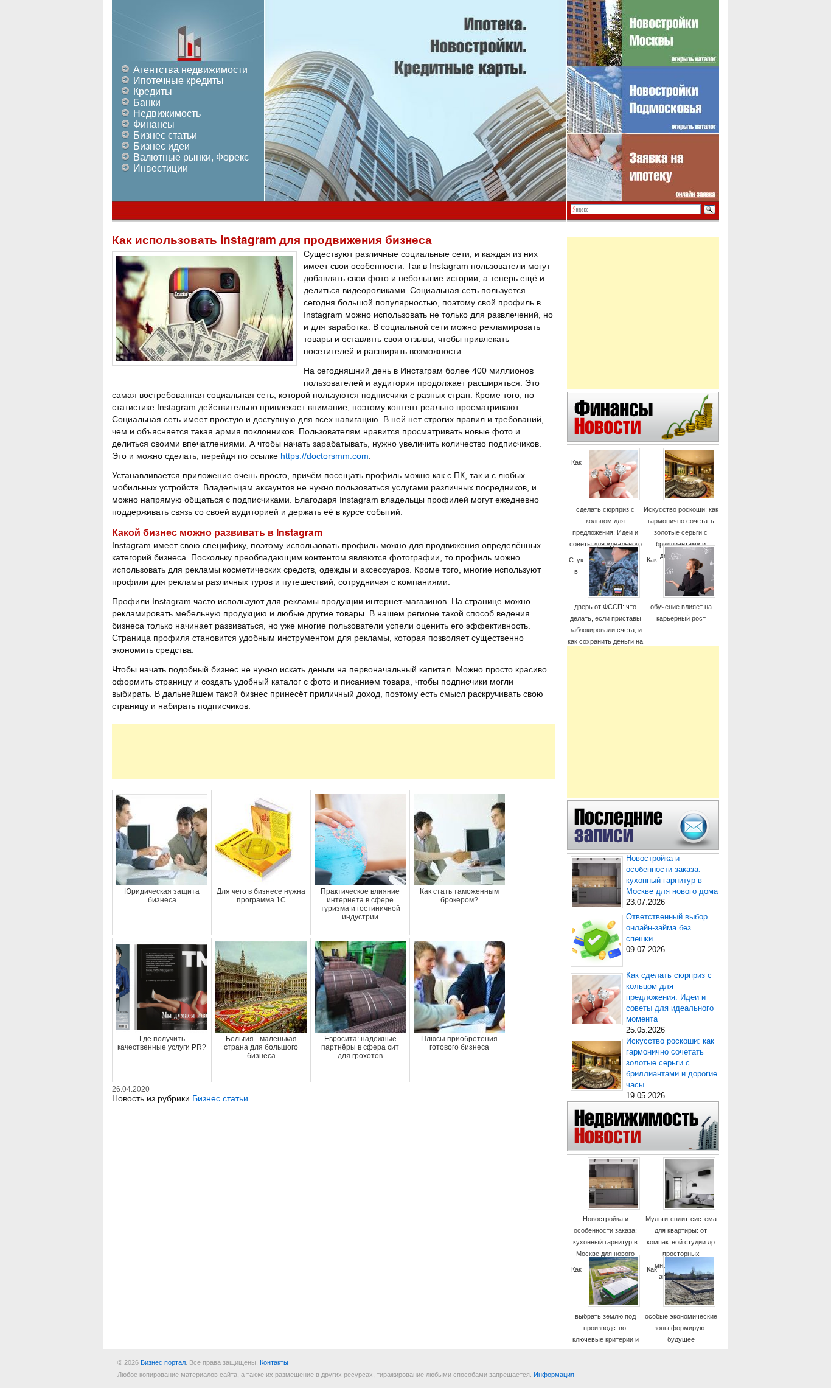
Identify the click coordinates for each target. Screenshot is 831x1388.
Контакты (274, 1362)
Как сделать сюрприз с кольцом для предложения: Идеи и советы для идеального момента (605, 509)
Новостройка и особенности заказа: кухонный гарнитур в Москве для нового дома (605, 1242)
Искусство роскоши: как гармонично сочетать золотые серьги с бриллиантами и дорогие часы (681, 532)
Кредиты (152, 91)
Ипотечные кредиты (178, 80)
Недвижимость (167, 113)
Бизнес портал (163, 1362)
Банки (147, 102)
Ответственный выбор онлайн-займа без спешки (667, 928)
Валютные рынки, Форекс (191, 157)
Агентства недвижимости (190, 70)
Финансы (154, 124)
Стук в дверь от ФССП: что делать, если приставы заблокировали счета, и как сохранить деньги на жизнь (605, 606)
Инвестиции (160, 168)
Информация (554, 1374)
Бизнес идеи (161, 146)
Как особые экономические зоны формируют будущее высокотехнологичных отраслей (681, 1316)
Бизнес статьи (165, 135)
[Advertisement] (333, 751)
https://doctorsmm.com (324, 456)
